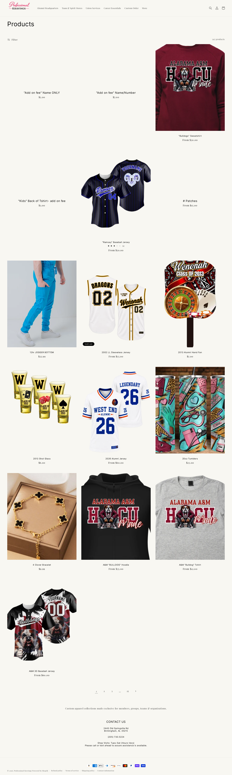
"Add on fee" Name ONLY (42, 92)
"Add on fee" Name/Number (116, 92)
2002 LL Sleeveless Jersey (116, 352)
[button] (210, 8)
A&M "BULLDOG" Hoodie (116, 565)
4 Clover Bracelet (42, 565)
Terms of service (72, 771)
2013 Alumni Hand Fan (190, 352)
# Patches (190, 201)
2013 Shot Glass (42, 458)
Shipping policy (88, 771)
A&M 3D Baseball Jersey (42, 671)
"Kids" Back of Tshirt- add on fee (42, 201)
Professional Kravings (23, 771)
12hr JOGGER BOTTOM (42, 352)
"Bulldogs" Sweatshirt (190, 136)
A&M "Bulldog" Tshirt (190, 565)
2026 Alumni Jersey (115, 458)
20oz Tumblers (190, 458)
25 (128, 691)
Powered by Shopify (40, 771)
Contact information (105, 771)
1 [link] (96, 691)
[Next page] (135, 691)
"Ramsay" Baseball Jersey (116, 242)
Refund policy (57, 771)
